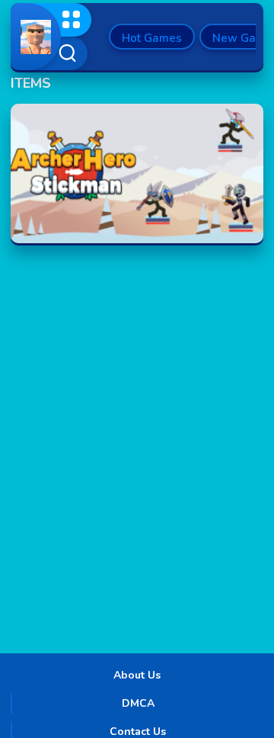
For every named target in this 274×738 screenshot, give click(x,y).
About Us (137, 675)
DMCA (138, 703)
